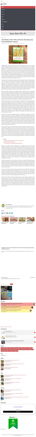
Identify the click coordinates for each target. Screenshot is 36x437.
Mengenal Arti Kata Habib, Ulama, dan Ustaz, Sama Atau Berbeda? (14, 140)
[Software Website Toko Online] (6, 326)
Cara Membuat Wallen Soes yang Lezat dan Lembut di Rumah (11, 360)
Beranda (2, 7)
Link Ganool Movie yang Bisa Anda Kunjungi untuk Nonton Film (14, 340)
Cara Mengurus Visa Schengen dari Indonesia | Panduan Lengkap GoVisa (12, 378)
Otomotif (27, 349)
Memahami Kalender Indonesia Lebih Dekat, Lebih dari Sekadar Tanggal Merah (13, 393)
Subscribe (18, 411)
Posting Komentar (21, 43)
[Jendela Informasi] (4, 4)
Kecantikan (13, 349)
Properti (2, 19)
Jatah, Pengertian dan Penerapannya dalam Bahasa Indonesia (13, 143)
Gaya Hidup (3, 9)
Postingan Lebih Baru (4, 277)
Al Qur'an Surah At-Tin (8, 331)
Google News (18, 278)
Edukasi (2, 14)
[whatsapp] (10, 213)
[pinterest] (7, 213)
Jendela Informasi (6, 434)
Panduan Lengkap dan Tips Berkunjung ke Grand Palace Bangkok (11, 382)
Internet (9, 349)
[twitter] (5, 213)
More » (2, 385)
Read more (5, 305)
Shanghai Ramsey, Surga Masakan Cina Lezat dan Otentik (11, 367)
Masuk (21, 435)
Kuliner (21, 349)
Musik (24, 349)
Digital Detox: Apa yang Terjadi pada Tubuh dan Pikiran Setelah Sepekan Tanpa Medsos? (12, 303)
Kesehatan (17, 349)
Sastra (2, 26)
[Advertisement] (18, 194)
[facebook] (2, 213)
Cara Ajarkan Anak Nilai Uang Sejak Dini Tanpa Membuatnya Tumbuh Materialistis (11, 306)
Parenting (31, 349)
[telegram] (12, 213)
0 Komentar (9, 365)
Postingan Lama (32, 277)
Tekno (2, 24)
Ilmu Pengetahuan (4, 21)
